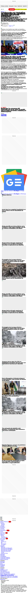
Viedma (2, 566)
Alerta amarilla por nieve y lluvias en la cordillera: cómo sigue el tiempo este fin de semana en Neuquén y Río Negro (13, 227)
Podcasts (2, 555)
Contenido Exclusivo (5, 557)
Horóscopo (3, 541)
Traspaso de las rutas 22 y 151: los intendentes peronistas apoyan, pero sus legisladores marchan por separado (14, 362)
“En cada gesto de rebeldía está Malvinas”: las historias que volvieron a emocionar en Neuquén (13, 429)
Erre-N (2, 536)
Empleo (2, 568)
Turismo (2, 528)
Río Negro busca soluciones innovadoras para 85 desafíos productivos (14, 395)
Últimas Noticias (5, 521)
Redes (1, 531)
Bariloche (20, 6)
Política (2, 522)
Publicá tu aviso (4, 569)
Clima (2, 540)
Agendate (3, 533)
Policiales (2, 554)
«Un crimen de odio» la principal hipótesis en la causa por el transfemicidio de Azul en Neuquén (13, 58)
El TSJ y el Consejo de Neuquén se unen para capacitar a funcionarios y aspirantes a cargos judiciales (13, 461)
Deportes (2, 534)
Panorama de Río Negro (6, 549)
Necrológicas (3, 571)
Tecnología (3, 543)
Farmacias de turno (5, 573)
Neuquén (11, 6)
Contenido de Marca (5, 558)
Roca (16, 6)
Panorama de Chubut (6, 550)
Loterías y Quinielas (5, 572)
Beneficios (2, 579)
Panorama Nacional (5, 551)
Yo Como (3, 544)
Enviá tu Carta (4, 553)
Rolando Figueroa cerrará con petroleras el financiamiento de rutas (14, 445)
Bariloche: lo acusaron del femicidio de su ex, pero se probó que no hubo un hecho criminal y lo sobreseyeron (13, 110)
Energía (2, 526)
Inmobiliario (3, 556)
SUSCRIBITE (21, 9)
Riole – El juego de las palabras (7, 574)
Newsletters (4, 530)
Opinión (2, 546)
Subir (2, 582)
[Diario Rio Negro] (1, 584)
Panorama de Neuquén (6, 548)
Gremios (3, 524)
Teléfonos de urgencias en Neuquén (9, 577)
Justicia (2, 11)
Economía (2, 527)
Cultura (2, 535)
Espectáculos (4, 537)
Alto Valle (2, 562)
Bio (1, 542)
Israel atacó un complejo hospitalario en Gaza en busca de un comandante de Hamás (14, 210)
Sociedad (2, 539)
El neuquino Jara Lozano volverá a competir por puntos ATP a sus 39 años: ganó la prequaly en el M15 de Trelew (13, 260)
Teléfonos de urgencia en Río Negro (9, 576)
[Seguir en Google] (1, 31)
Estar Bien (4, 538)
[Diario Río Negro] (3, 9)
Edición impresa (4, 559)
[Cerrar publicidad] (1, 517)
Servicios (2, 529)
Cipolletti (25, 6)
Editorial (3, 547)
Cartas (2, 552)
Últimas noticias (4, 6)
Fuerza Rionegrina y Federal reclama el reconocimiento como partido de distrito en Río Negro (14, 379)
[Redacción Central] (1, 22)
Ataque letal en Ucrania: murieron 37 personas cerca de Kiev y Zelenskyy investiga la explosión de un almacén (13, 244)
